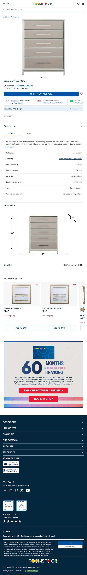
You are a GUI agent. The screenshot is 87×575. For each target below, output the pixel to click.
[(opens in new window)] (5, 490)
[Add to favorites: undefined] (81, 93)
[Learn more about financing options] (43, 401)
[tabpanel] (43, 167)
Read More (9, 147)
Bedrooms (15, 17)
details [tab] (12, 133)
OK (70, 543)
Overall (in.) (8, 265)
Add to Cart (21, 328)
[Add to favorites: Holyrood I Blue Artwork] (37, 285)
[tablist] (21, 133)
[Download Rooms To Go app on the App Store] (11, 463)
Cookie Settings (32, 571)
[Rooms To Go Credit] (43, 368)
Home (4, 17)
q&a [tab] (29, 133)
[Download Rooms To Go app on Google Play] (11, 470)
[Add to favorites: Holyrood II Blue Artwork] (74, 285)
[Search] (4, 9)
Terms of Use (19, 571)
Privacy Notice (8, 571)
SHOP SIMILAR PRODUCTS (41, 94)
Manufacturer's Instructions (70, 159)
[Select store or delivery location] (8, 4)
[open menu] (4, 3)
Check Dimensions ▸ (76, 109)
